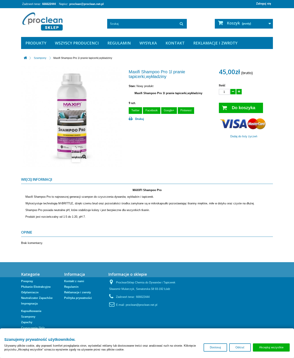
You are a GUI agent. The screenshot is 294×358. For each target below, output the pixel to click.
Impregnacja (29, 303)
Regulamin (119, 43)
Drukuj (139, 119)
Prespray (27, 281)
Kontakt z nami (74, 281)
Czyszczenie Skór (33, 327)
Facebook (151, 110)
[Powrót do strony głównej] (25, 58)
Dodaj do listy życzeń (243, 136)
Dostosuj (215, 347)
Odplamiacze (30, 292)
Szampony (28, 316)
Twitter (135, 110)
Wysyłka (148, 43)
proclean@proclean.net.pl (86, 4)
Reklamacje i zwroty (215, 43)
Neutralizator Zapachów (37, 298)
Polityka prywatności (78, 298)
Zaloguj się (263, 3)
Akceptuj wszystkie (271, 347)
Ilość (222, 85)
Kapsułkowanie (31, 311)
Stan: (132, 86)
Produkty (35, 43)
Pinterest (186, 110)
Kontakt (175, 43)
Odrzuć (239, 347)
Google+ (169, 110)
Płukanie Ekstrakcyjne (36, 286)
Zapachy (26, 322)
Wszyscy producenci (77, 43)
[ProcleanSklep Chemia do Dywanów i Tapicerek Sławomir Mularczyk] (61, 21)
